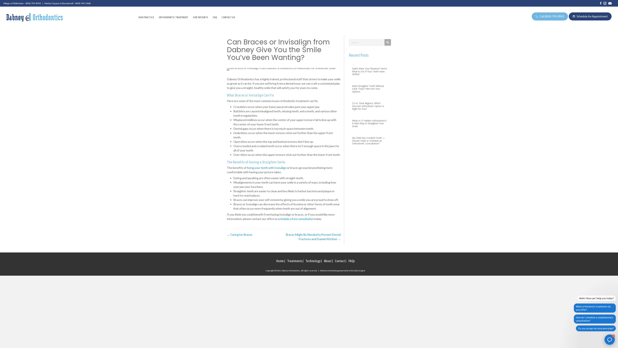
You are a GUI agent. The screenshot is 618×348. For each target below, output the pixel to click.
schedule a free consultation (296, 219)
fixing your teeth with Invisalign (266, 167)
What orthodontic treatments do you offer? (593, 308)
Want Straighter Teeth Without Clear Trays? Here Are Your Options (368, 88)
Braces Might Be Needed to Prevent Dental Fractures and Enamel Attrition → (313, 237)
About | (328, 261)
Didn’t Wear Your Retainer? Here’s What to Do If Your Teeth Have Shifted (369, 71)
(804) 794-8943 (33, 3)
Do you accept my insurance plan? (596, 328)
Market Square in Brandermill (59, 3)
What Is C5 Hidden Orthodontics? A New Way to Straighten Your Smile (369, 123)
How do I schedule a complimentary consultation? (594, 319)
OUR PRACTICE (146, 17)
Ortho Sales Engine (357, 270)
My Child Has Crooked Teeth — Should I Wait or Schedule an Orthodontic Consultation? (368, 140)
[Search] (387, 42)
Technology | (314, 261)
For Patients (200, 17)
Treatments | (295, 261)
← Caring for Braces (239, 234)
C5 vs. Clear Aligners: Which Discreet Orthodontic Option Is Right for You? (368, 106)
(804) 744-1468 (83, 3)
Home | (280, 261)
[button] (609, 339)
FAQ (215, 17)
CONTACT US (228, 17)
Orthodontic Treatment (173, 17)
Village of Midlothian (13, 3)
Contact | (340, 261)
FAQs (351, 261)
